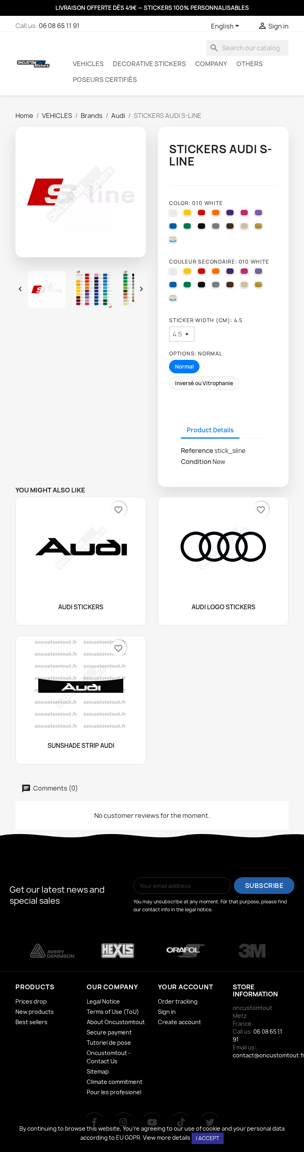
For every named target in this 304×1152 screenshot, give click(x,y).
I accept (207, 1138)
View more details (166, 1137)
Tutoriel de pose (109, 1042)
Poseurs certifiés (105, 79)
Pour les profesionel (114, 1092)
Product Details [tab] (210, 430)
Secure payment (109, 1032)
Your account (185, 987)
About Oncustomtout (116, 1022)
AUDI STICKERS (80, 607)
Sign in (167, 1011)
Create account (179, 1022)
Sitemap (98, 1071)
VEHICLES (88, 63)
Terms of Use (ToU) (113, 1011)
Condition (196, 462)
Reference (197, 450)
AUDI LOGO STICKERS (223, 607)
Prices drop (31, 1001)
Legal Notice (103, 1001)
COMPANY (211, 63)
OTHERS (249, 63)
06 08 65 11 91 (59, 25)
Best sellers (31, 1022)
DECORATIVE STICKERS (149, 63)
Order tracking (178, 1001)
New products (34, 1011)
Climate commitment (114, 1081)
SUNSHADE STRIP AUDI (81, 746)
